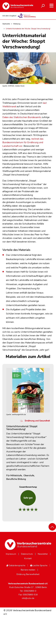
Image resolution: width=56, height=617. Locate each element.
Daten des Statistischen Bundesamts (21, 117)
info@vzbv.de (28, 598)
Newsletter (43, 554)
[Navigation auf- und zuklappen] (51, 5)
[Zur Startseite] (15, 6)
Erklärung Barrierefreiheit (28, 574)
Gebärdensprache (16, 565)
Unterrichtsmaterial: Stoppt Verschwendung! (21, 428)
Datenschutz (27, 554)
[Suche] (43, 6)
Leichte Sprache (39, 565)
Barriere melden (28, 570)
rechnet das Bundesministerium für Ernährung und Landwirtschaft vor (22, 142)
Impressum (11, 554)
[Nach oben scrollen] (52, 527)
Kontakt (28, 558)
